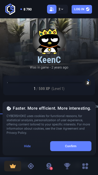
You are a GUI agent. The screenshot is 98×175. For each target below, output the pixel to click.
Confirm (71, 146)
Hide (27, 146)
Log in (79, 9)
